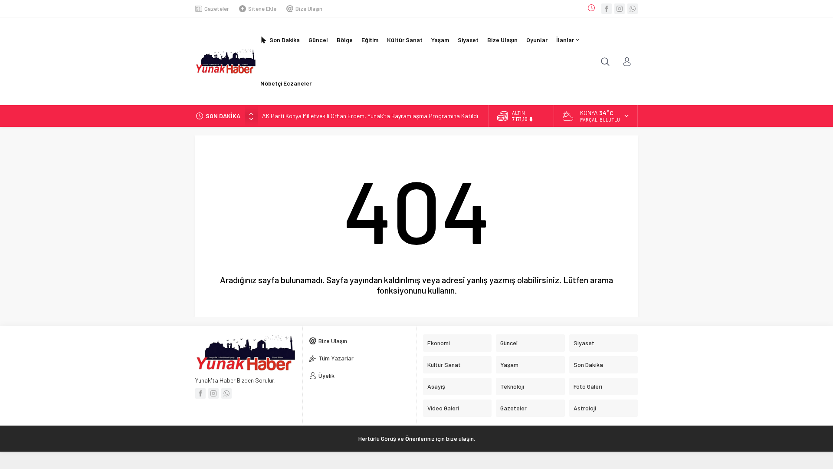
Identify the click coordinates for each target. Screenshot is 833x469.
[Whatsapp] (632, 8)
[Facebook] (606, 8)
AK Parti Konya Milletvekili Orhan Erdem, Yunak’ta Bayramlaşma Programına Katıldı (370, 115)
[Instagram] (619, 8)
